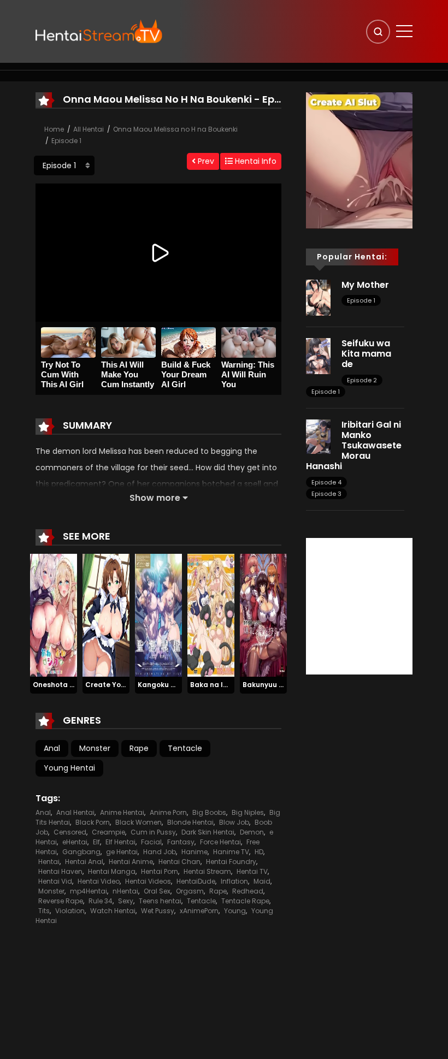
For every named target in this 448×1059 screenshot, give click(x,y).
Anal (52, 748)
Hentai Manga (111, 871)
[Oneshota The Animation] (53, 615)
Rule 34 (101, 901)
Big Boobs (209, 812)
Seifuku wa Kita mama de (366, 353)
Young (235, 910)
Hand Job (159, 851)
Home (54, 129)
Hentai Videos (148, 881)
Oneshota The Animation (76, 684)
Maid (262, 881)
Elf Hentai (120, 842)
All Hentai (88, 129)
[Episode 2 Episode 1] (64, 165)
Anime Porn (168, 812)
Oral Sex (157, 891)
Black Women (138, 822)
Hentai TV (252, 871)
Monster (94, 748)
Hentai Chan (179, 861)
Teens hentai (160, 901)
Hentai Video (99, 881)
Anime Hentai (122, 812)
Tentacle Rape (245, 901)
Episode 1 (66, 140)
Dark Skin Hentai (207, 832)
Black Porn (92, 822)
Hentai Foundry (231, 861)
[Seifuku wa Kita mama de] (318, 355)
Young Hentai (69, 767)
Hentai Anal (84, 861)
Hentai (49, 861)
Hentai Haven (60, 871)
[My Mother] (318, 297)
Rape (139, 748)
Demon (252, 832)
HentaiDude (195, 881)
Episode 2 (362, 380)
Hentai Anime (131, 861)
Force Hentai (220, 842)
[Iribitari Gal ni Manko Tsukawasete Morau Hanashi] (318, 435)
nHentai (125, 891)
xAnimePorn (199, 910)
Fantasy (180, 842)
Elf (96, 842)
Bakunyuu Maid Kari (277, 684)
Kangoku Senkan (167, 684)
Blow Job (234, 822)
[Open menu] (404, 31)
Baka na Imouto (218, 684)
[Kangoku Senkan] (158, 615)
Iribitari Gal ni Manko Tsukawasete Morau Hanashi (354, 445)
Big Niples (248, 812)
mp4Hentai (88, 891)
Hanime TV (231, 851)
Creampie (108, 832)
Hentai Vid (55, 881)
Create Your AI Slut (118, 684)
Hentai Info (254, 161)
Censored (70, 832)
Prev (205, 161)
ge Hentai (122, 851)
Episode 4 (326, 482)
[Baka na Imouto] (210, 615)
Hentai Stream (207, 871)
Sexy (125, 901)
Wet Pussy (157, 910)
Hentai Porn (159, 871)
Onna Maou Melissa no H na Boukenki (175, 129)
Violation (70, 910)
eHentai (74, 842)
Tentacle (185, 748)
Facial (151, 842)
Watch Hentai (112, 910)
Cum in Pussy (153, 832)
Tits (44, 910)
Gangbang (81, 851)
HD (259, 851)
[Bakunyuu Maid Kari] (263, 615)
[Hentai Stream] (99, 31)
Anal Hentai (75, 812)
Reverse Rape (60, 901)
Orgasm (190, 891)
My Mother (365, 285)
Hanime (194, 851)
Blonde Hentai (190, 822)
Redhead (247, 891)
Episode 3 (326, 493)
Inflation (234, 881)
